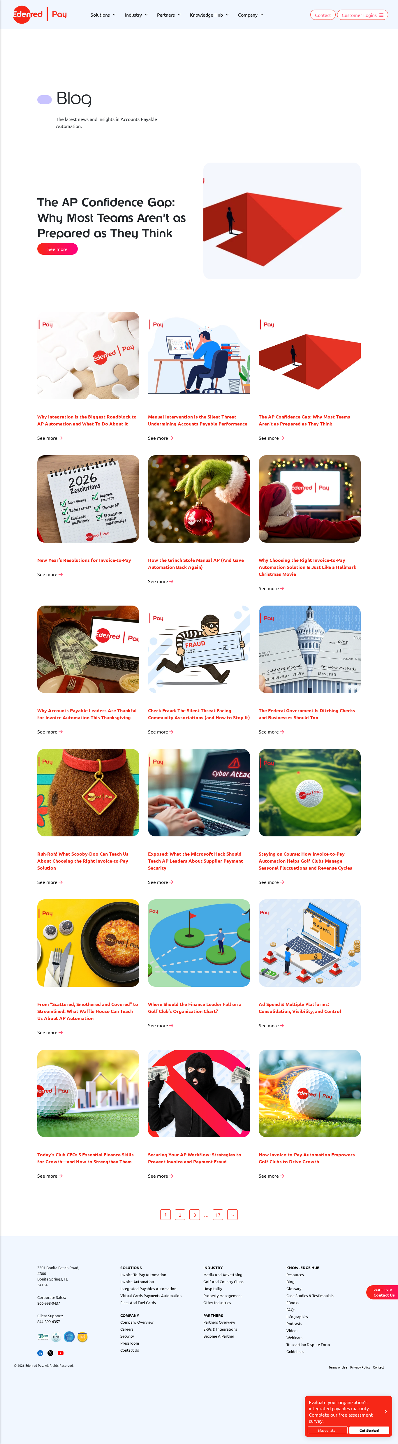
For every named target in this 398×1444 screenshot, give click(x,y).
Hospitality (212, 1288)
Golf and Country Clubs (223, 1281)
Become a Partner (218, 1336)
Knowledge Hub (206, 14)
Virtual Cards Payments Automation (151, 1295)
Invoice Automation (137, 1281)
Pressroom (129, 1343)
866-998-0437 (48, 1303)
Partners (166, 14)
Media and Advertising (222, 1274)
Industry (133, 14)
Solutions (100, 14)
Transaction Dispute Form (308, 1344)
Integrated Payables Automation (148, 1288)
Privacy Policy (360, 1367)
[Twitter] (50, 1352)
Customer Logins (360, 15)
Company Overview (137, 1322)
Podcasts (294, 1323)
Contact (323, 15)
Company (248, 14)
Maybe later (327, 1430)
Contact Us (129, 1350)
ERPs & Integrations (220, 1329)
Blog (290, 1281)
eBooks (292, 1302)
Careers (126, 1329)
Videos (292, 1330)
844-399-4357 (48, 1321)
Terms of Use (338, 1367)
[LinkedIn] (40, 1352)
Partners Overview (219, 1322)
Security (127, 1336)
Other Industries (217, 1302)
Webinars (294, 1337)
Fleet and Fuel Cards (138, 1302)
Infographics (297, 1316)
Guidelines (295, 1351)
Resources (295, 1274)
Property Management (222, 1295)
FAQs (290, 1309)
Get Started (369, 1430)
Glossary (293, 1288)
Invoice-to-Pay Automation (143, 1274)
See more (57, 249)
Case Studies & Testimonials (310, 1295)
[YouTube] (61, 1352)
